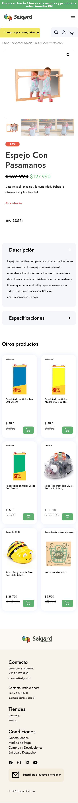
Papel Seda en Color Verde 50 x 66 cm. (20, 487)
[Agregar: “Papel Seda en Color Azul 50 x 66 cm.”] (28, 430)
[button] (72, 17)
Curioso (48, 445)
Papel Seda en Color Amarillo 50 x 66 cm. (56, 400)
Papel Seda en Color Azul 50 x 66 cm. (19, 400)
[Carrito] (72, 32)
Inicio (5, 42)
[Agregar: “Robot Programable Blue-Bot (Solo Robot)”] (67, 516)
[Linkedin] (27, 762)
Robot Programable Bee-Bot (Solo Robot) (20, 573)
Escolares (10, 358)
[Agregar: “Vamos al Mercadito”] (67, 603)
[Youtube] (35, 762)
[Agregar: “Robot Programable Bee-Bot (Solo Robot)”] (28, 603)
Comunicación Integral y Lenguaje (60, 532)
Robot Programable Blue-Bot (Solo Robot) (59, 487)
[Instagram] (19, 762)
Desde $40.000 (13, 532)
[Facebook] (11, 762)
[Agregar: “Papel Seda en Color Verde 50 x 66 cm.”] (28, 516)
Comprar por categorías (19, 32)
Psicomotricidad (21, 42)
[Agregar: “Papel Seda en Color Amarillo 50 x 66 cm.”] (67, 430)
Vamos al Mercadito (56, 572)
